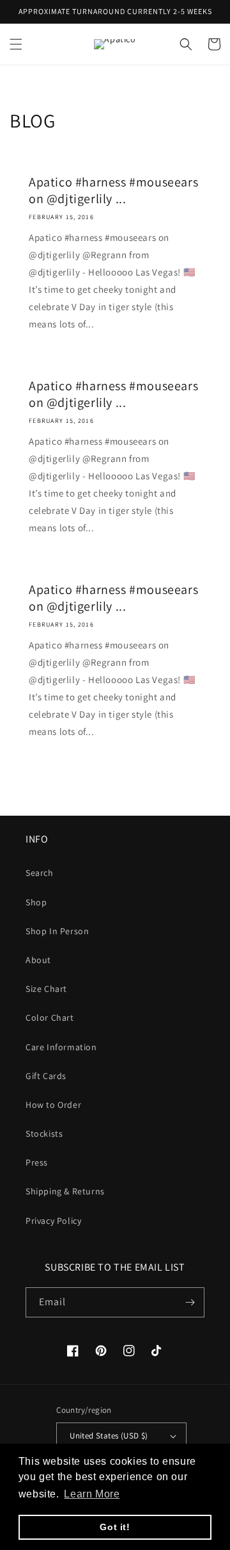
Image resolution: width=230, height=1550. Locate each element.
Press (37, 1162)
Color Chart (50, 1017)
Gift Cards (46, 1076)
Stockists (44, 1133)
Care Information (61, 1047)
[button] (16, 44)
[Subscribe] (190, 1302)
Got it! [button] (115, 1527)
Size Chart (46, 988)
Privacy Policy (53, 1220)
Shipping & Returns (65, 1191)
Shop (36, 902)
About (38, 960)
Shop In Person (57, 931)
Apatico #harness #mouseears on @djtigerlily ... (113, 190)
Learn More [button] (91, 1493)
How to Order (53, 1104)
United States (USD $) (109, 1435)
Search (40, 872)
